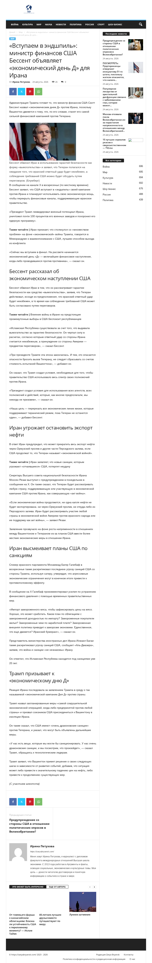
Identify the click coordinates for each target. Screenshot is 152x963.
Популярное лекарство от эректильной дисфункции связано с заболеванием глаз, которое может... (114, 97)
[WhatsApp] (38, 91)
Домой (12, 32)
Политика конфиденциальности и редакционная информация (94, 959)
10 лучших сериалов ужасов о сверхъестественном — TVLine (114, 144)
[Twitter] (21, 91)
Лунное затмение (79, 914)
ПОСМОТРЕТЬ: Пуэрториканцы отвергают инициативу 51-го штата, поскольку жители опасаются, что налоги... (113, 72)
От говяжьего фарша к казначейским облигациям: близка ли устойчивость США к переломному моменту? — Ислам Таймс (22, 924)
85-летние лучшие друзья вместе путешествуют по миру (50, 919)
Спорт (101, 24)
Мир (39, 24)
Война (15, 24)
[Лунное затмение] (82, 902)
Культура (27, 24)
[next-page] (94, 887)
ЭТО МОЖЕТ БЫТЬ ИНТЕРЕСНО (27, 886)
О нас (132, 959)
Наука (48, 24)
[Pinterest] (30, 91)
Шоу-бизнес (115, 24)
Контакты (128, 954)
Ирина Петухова (21, 81)
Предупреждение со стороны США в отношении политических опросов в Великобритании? (29, 825)
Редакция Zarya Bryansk (108, 954)
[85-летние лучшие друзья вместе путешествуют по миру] (52, 902)
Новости (61, 24)
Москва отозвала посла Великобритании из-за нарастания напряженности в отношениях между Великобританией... (114, 122)
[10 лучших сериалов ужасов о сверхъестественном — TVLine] (135, 143)
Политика (76, 24)
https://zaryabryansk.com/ (42, 851)
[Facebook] (13, 91)
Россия (89, 24)
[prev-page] (90, 887)
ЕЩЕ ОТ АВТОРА (57, 886)
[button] (140, 24)
